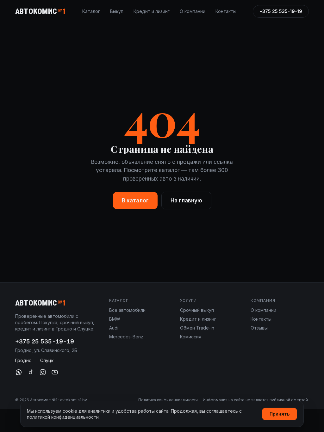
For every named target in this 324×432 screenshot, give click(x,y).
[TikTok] (30, 372)
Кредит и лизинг (152, 11)
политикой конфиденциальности (63, 417)
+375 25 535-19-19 (280, 11)
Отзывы (259, 327)
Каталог (91, 11)
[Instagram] (42, 372)
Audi (113, 327)
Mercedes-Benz (126, 336)
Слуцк (46, 360)
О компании (192, 11)
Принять (280, 414)
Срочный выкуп (197, 310)
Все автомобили (127, 310)
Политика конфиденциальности (168, 400)
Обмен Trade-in (197, 327)
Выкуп (116, 11)
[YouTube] (54, 372)
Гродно (23, 360)
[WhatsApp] (18, 372)
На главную (186, 200)
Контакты (225, 11)
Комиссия (190, 336)
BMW (114, 319)
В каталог (135, 200)
